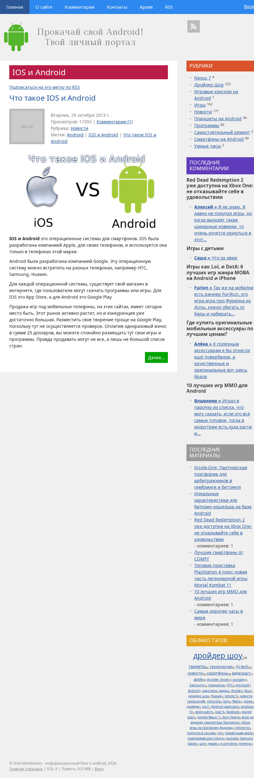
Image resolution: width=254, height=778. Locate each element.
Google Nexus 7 (208, 717)
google (238, 679)
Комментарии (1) (115, 122)
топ (219, 733)
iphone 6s (242, 728)
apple (198, 679)
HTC (230, 685)
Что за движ (216, 258)
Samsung (197, 685)
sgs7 (205, 707)
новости (195, 673)
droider (236, 691)
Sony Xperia (230, 717)
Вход (249, 6)
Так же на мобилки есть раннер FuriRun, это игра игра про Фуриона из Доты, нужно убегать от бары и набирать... (223, 301)
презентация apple (238, 733)
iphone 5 (231, 696)
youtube (232, 738)
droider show (218, 679)
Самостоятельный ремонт (222, 132)
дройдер (193, 707)
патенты (245, 744)
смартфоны (217, 673)
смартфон (209, 691)
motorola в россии (201, 733)
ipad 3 (219, 712)
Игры (200, 105)
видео (224, 691)
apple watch (203, 712)
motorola (214, 701)
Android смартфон (224, 707)
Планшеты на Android (218, 118)
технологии (221, 666)
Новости (79, 128)
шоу (202, 744)
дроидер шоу (198, 696)
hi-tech (242, 666)
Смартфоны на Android (219, 139)
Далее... (156, 357)
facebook (232, 712)
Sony (226, 701)
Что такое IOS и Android (52, 98)
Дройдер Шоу (209, 85)
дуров (247, 701)
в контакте (228, 744)
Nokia (236, 701)
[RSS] (193, 26)
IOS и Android (103, 135)
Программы (206, 125)
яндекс (213, 744)
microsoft (242, 685)
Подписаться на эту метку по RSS (44, 87)
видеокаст (241, 673)
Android (75, 135)
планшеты (216, 685)
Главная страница (26, 768)
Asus (247, 691)
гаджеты (197, 666)
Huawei (216, 696)
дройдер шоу (218, 655)
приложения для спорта (205, 738)
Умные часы (207, 146)
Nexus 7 (202, 78)
